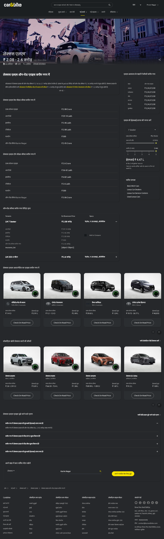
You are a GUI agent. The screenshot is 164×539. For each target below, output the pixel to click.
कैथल (129, 104)
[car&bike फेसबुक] (148, 502)
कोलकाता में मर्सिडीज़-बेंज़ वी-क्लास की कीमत (33, 87)
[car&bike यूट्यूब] (136, 502)
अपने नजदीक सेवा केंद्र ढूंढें (123, 474)
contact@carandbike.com (147, 523)
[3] (141, 154)
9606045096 (143, 520)
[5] (156, 154)
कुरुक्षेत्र (130, 108)
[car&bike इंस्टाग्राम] (144, 502)
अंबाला (130, 88)
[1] (127, 154)
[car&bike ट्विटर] (140, 502)
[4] (149, 154)
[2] (134, 154)
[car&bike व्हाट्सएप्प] (156, 502)
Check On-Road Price (21, 323)
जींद (129, 96)
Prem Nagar (151, 5)
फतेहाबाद (130, 92)
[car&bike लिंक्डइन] (152, 502)
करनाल (130, 100)
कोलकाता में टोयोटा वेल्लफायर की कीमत (78, 87)
